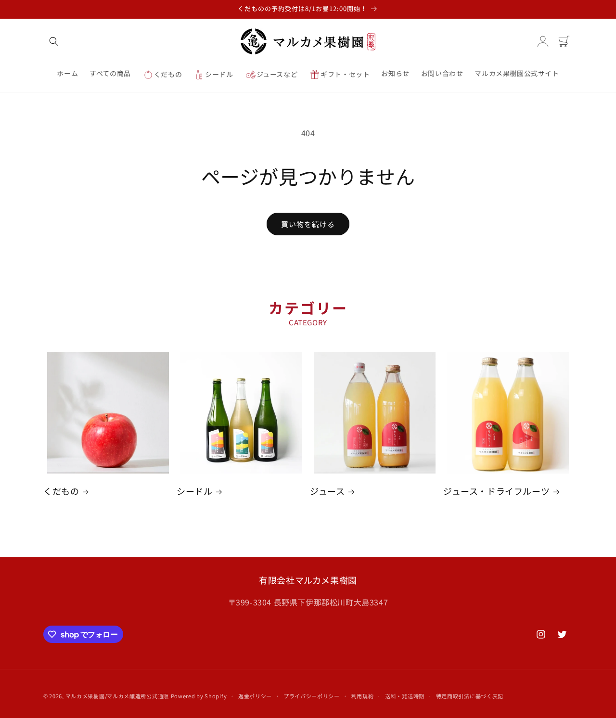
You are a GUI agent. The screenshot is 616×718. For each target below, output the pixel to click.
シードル (194, 491)
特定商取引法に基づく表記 (469, 696)
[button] (53, 41)
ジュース (327, 491)
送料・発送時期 (404, 696)
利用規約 (362, 696)
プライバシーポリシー (311, 696)
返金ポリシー (255, 696)
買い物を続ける (308, 224)
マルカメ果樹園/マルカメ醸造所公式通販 (117, 696)
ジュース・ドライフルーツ (496, 491)
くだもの (61, 491)
